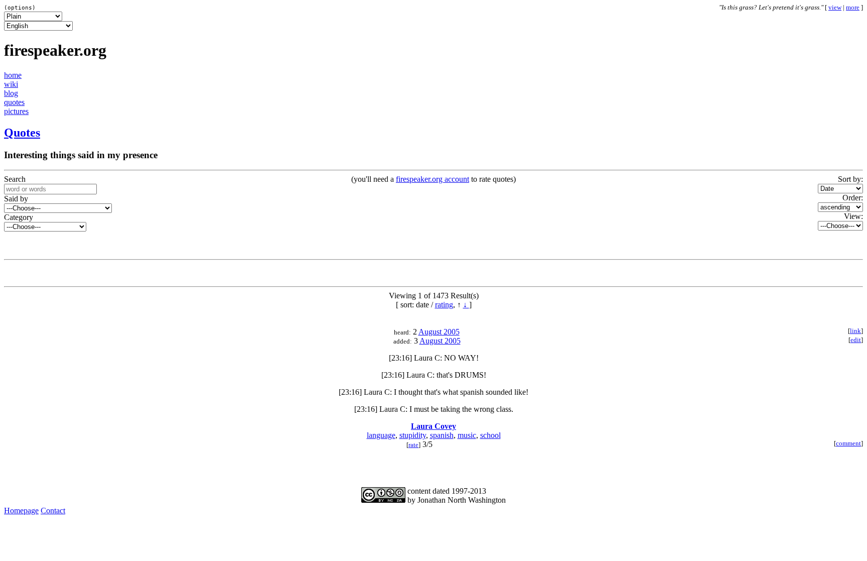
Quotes (22, 132)
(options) (20, 8)
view (834, 7)
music (467, 435)
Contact (53, 510)
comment (848, 443)
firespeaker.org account (432, 179)
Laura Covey (433, 426)
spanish (442, 435)
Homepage (21, 510)
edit (855, 340)
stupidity (412, 435)
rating (444, 304)
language (381, 435)
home (13, 75)
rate (413, 444)
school (490, 435)
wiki (11, 84)
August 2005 (439, 331)
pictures (16, 111)
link (855, 330)
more (852, 7)
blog (11, 93)
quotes (14, 102)
